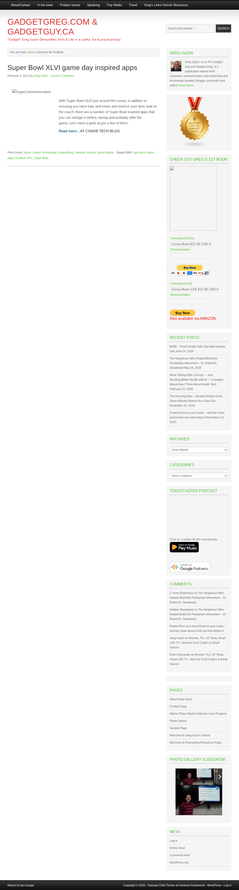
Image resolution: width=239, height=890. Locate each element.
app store (139, 152)
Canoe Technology (44, 152)
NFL (29, 158)
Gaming (80, 152)
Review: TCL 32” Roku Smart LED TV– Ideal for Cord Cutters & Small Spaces (198, 642)
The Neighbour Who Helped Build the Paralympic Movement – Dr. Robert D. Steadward (193, 363)
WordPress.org (179, 862)
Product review (70, 5)
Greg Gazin (41, 75)
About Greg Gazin (181, 699)
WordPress (214, 885)
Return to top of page (20, 885)
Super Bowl (41, 158)
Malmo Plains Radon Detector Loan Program (198, 713)
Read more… (69, 131)
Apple (27, 152)
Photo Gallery (178, 721)
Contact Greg (178, 706)
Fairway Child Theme (161, 885)
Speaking (93, 5)
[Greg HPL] (196, 776)
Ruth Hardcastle (180, 654)
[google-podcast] (190, 571)
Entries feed (177, 848)
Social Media (105, 152)
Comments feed (180, 855)
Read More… (187, 85)
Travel (133, 5)
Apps (10, 158)
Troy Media (114, 5)
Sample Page (178, 728)
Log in (174, 840)
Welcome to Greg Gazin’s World (190, 735)
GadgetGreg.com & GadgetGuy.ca (52, 26)
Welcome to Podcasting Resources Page (195, 742)
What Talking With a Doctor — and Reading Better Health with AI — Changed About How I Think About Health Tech (196, 379)
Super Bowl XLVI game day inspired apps (72, 67)
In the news (45, 5)
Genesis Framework (192, 885)
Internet (91, 152)
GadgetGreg (65, 152)
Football (20, 158)
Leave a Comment (62, 75)
